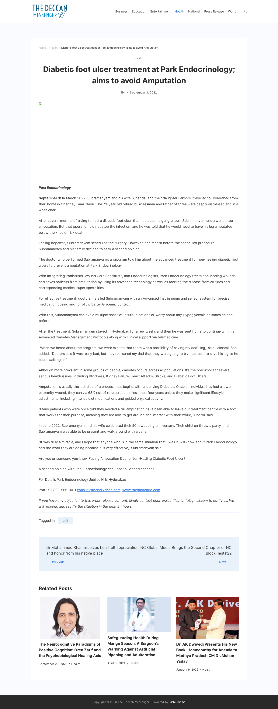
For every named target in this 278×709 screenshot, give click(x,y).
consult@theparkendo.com (98, 490)
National (194, 11)
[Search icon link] (244, 11)
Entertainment (160, 11)
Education (139, 11)
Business (121, 11)
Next (222, 562)
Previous (58, 562)
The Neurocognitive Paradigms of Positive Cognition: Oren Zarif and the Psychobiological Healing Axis (70, 650)
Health (179, 11)
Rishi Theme (177, 702)
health (66, 521)
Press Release (214, 11)
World (232, 11)
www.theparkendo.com (141, 490)
